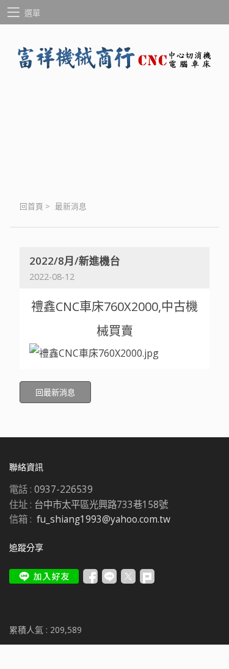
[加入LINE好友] (44, 576)
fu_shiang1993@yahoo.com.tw (103, 519)
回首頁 (31, 206)
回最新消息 (55, 392)
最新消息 (71, 206)
